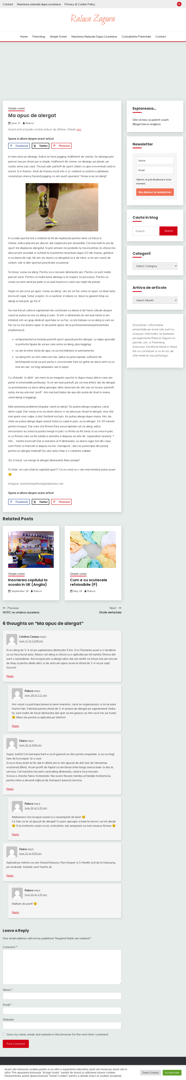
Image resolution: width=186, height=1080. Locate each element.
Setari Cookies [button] (150, 1072)
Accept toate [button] (172, 1072)
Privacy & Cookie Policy (79, 4)
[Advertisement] (93, 69)
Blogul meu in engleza (147, 124)
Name (8, 990)
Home (24, 36)
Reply (10, 676)
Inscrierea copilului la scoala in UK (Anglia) (27, 582)
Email (7, 1004)
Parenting (38, 36)
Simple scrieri (58, 36)
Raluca (30, 123)
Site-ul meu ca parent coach (151, 119)
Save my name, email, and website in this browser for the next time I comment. (58, 1034)
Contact (8, 4)
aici (79, 129)
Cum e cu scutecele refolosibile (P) (88, 582)
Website (8, 1019)
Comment (10, 947)
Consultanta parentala (136, 36)
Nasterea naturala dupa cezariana (39, 4)
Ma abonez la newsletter (155, 192)
